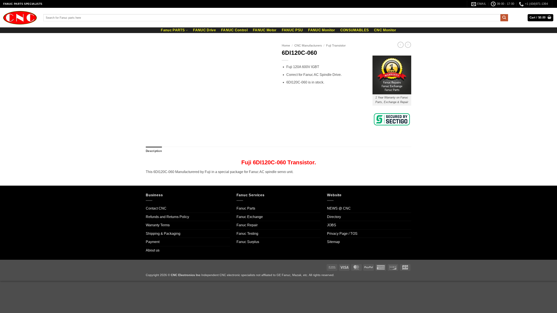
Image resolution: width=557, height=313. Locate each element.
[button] (540, 17)
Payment (152, 242)
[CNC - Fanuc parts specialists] (20, 18)
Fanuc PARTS (173, 30)
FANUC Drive (204, 30)
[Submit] (504, 18)
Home (286, 45)
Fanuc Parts (246, 208)
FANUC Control (234, 30)
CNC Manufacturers (308, 45)
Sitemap (333, 242)
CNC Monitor (385, 30)
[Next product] (401, 45)
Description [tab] (154, 151)
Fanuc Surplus (248, 242)
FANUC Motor (265, 30)
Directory (334, 217)
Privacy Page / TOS (342, 233)
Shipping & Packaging (163, 233)
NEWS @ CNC (339, 208)
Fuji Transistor (336, 45)
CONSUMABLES (354, 30)
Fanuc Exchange (250, 217)
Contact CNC (156, 208)
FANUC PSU (292, 30)
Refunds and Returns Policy (167, 217)
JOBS (331, 225)
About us (152, 250)
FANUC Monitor (321, 30)
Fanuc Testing (247, 233)
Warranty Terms (158, 225)
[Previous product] (408, 45)
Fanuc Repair (247, 225)
